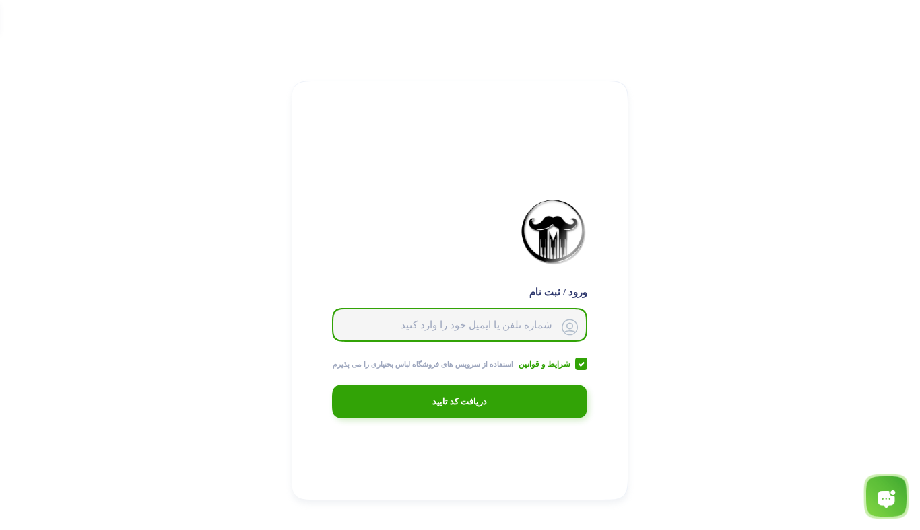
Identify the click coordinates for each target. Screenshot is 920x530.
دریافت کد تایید (459, 401)
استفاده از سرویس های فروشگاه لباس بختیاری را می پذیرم (451, 364)
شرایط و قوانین (543, 364)
